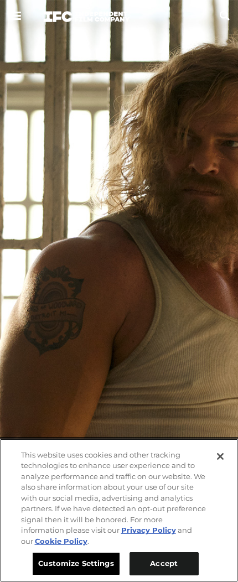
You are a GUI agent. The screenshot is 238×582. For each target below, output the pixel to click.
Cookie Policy (61, 541)
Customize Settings (75, 563)
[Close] (220, 456)
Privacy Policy (148, 530)
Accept (164, 563)
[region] (119, 510)
